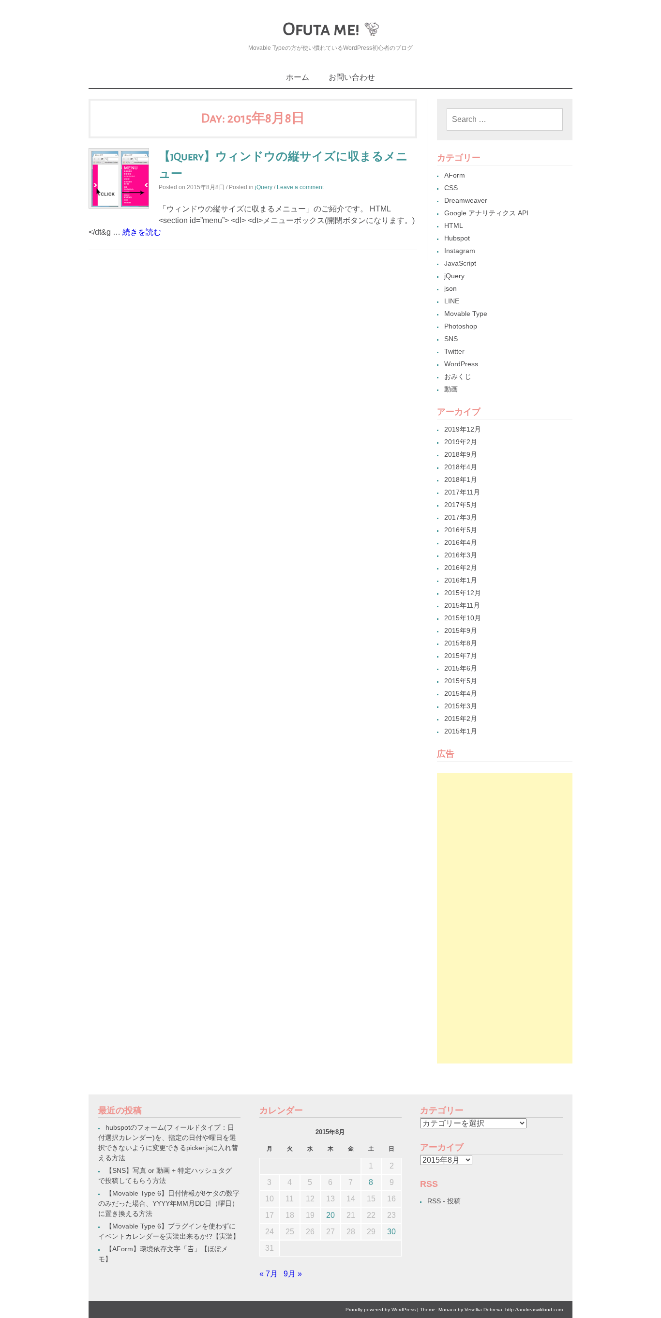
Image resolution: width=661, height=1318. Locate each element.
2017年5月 (460, 505)
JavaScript (460, 263)
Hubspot (457, 238)
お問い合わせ (352, 77)
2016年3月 (460, 555)
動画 (451, 389)
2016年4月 (460, 542)
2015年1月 (460, 731)
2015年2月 (460, 718)
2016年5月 (460, 530)
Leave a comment (300, 187)
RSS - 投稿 (444, 1201)
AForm (454, 175)
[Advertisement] (504, 918)
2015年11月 (462, 605)
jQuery (263, 187)
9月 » (293, 1274)
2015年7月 (460, 655)
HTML (453, 225)
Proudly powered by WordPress (381, 1309)
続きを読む (141, 232)
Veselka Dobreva (483, 1309)
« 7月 (268, 1274)
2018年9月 (460, 454)
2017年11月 (462, 492)
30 (391, 1232)
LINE (451, 301)
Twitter (454, 351)
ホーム (297, 77)
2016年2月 (460, 567)
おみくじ (457, 376)
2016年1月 (460, 580)
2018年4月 (460, 467)
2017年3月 (460, 517)
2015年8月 (460, 643)
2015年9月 (460, 630)
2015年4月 (460, 693)
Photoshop (460, 326)
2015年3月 (460, 706)
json (450, 288)
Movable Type (465, 313)
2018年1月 (460, 479)
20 (330, 1215)
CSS (451, 188)
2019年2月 (460, 442)
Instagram (459, 251)
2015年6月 (460, 668)
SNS (451, 339)
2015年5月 (460, 681)
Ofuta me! (321, 29)
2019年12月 (462, 429)
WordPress (461, 364)
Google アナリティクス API (486, 213)
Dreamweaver (465, 200)
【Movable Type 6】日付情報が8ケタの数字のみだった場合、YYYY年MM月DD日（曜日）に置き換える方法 (169, 1203)
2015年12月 (462, 593)
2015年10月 (462, 618)
